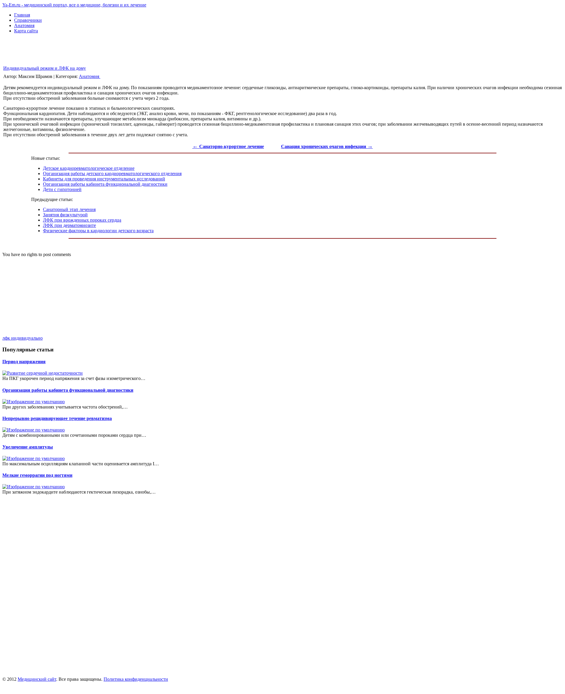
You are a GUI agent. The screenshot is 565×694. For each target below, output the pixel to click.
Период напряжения (24, 361)
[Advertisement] (109, 51)
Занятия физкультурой (65, 214)
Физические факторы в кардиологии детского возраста (98, 230)
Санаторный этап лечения (69, 209)
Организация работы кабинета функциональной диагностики (105, 184)
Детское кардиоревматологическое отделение (88, 168)
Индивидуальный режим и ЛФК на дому (44, 68)
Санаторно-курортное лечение (228, 146)
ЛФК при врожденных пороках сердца (82, 220)
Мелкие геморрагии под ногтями (37, 475)
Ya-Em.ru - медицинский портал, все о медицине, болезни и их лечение (74, 4)
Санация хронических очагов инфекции (327, 146)
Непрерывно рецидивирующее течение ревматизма (57, 418)
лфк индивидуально (22, 338)
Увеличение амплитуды (27, 446)
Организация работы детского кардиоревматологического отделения (112, 173)
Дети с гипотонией (62, 189)
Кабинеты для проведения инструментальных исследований (104, 178)
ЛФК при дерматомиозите (69, 225)
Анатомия (89, 76)
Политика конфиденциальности (136, 679)
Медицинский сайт (37, 679)
